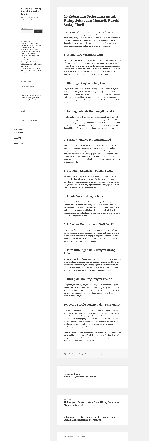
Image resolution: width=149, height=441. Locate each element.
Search (23, 28)
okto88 (23, 111)
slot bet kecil (19, 130)
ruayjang (71, 324)
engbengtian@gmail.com (85, 354)
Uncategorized (101, 354)
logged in (77, 377)
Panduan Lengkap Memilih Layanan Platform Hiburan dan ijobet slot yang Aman (31, 45)
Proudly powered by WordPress (74, 436)
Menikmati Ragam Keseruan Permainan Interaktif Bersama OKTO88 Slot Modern (31, 52)
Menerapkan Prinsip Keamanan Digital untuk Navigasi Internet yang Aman (31, 64)
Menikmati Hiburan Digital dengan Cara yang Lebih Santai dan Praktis (31, 70)
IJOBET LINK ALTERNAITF (29, 120)
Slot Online (18, 132)
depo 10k (17, 138)
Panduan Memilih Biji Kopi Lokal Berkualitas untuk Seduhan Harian (30, 58)
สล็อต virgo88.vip (20, 143)
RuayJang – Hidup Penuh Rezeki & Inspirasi (31, 11)
